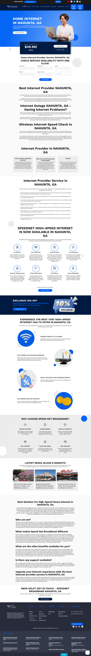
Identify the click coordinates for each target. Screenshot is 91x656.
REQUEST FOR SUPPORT (74, 7)
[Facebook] (74, 1)
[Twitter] (77, 1)
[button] (80, 1)
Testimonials (41, 613)
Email (56, 66)
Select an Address (40, 71)
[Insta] (76, 627)
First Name (21, 66)
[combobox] (45, 74)
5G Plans (31, 613)
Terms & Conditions (43, 615)
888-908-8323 (19, 1)
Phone (20, 72)
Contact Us (43, 620)
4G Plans (31, 611)
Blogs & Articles (52, 611)
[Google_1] (71, 1)
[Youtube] (68, 1)
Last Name (39, 66)
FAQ (49, 613)
